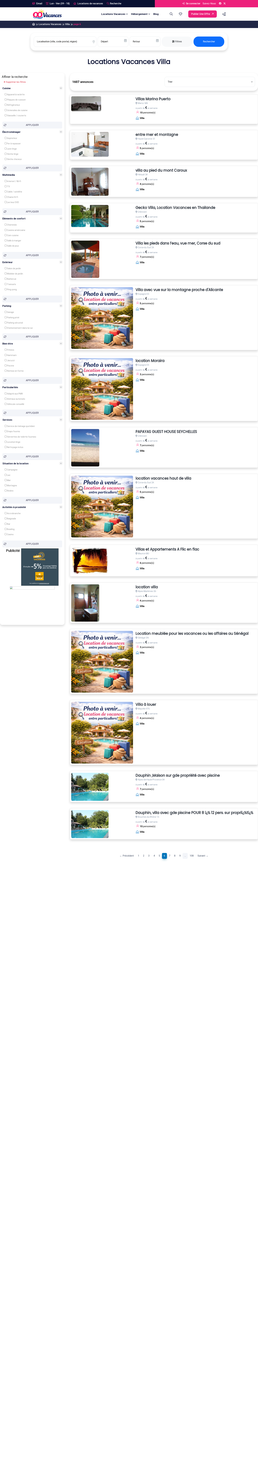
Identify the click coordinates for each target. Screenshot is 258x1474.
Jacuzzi (11, 360)
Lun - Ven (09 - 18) (59, 3)
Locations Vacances (113, 14)
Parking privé (13, 317)
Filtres (178, 41)
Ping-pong (12, 289)
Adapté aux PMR (15, 393)
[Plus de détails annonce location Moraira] (102, 389)
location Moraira (150, 361)
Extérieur (7, 262)
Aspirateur (12, 138)
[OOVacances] (47, 14)
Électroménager (11, 131)
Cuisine (6, 88)
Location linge (13, 442)
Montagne (12, 485)
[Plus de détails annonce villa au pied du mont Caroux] (90, 182)
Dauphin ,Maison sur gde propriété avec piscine (178, 775)
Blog (156, 14)
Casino (10, 534)
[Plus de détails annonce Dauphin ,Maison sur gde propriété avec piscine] (90, 787)
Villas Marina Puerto (153, 99)
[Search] (171, 14)
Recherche (115, 3)
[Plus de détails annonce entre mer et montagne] (90, 144)
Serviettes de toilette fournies (21, 436)
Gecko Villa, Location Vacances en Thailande (175, 208)
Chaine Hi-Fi (12, 197)
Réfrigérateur (13, 105)
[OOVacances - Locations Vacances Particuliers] (33, 24)
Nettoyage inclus (15, 447)
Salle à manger (14, 240)
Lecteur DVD (13, 202)
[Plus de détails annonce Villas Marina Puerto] (86, 103)
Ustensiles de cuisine (17, 110)
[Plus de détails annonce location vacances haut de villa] (102, 506)
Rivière (10, 491)
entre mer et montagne (157, 135)
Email (39, 3)
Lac (8, 475)
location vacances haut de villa (163, 478)
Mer (9, 480)
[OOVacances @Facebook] (220, 3)
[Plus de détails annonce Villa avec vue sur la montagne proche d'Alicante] (102, 318)
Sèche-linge (12, 154)
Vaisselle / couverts (16, 115)
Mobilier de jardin (15, 273)
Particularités (10, 387)
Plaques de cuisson (16, 100)
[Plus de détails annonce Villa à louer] (102, 733)
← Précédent (127, 855)
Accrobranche (14, 513)
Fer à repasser (14, 143)
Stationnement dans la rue (20, 328)
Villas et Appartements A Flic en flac (167, 549)
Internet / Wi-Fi (14, 181)
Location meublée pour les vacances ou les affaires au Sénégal (192, 633)
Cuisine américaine (16, 230)
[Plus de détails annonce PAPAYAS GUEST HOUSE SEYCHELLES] (85, 447)
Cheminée (12, 225)
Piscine (10, 365)
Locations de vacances (90, 3)
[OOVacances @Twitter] (224, 3)
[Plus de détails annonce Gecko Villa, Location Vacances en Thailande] (90, 216)
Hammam (12, 355)
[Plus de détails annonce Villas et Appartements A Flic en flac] (90, 561)
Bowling (10, 529)
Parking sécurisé (15, 322)
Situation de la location (15, 463)
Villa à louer (146, 704)
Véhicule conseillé (15, 404)
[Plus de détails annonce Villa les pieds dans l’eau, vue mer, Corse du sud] (85, 259)
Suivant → (203, 855)
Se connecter (192, 3)
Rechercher (209, 41)
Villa (67, 24)
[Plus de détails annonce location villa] (85, 603)
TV (8, 186)
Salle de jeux (13, 246)
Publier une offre (201, 14)
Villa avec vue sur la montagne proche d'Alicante (179, 290)
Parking (6, 305)
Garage (10, 312)
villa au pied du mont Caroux (161, 170)
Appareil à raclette (16, 94)
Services (7, 419)
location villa (147, 587)
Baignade (11, 518)
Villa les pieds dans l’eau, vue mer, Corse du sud (178, 243)
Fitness (10, 350)
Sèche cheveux (14, 159)
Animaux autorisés (16, 399)
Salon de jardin (14, 268)
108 (192, 855)
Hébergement (139, 14)
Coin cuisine (13, 235)
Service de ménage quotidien (21, 426)
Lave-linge (12, 148)
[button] (180, 14)
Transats (11, 284)
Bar (8, 524)
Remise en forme (15, 371)
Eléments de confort (14, 218)
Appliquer (32, 124)
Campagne (12, 470)
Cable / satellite (14, 192)
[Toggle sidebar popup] (223, 14)
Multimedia (8, 175)
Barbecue (11, 279)
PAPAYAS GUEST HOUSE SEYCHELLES (166, 432)
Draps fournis (13, 431)
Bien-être (7, 343)
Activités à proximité (14, 507)
